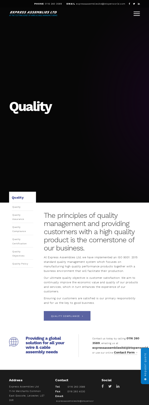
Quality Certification (19, 241)
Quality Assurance (18, 217)
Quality (16, 207)
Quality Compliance (19, 229)
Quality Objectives (18, 253)
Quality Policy (20, 263)
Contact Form (125, 353)
